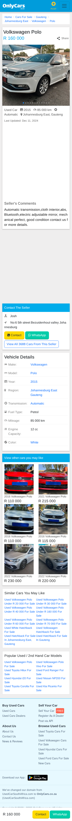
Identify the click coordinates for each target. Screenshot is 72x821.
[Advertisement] (36, 162)
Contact (15, 335)
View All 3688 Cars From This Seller (31, 344)
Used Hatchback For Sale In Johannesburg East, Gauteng (20, 639)
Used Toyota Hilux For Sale (17, 672)
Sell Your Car (50, 711)
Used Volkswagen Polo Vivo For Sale (50, 664)
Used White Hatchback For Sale (18, 629)
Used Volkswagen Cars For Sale (52, 742)
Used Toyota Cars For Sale (51, 733)
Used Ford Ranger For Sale (50, 672)
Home (8, 17)
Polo (52, 21)
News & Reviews (12, 741)
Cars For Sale (23, 17)
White (34, 442)
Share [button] (65, 38)
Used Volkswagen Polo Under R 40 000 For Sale (19, 609)
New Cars (44, 763)
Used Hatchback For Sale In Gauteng (51, 637)
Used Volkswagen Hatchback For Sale (48, 629)
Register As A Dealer (51, 716)
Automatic (37, 403)
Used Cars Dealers (13, 716)
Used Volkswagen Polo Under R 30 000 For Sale (51, 601)
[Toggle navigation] (64, 6)
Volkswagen (39, 21)
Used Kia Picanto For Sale (49, 688)
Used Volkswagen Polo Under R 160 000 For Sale (50, 611)
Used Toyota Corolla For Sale (19, 688)
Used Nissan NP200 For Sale (50, 680)
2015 (34, 381)
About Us (7, 731)
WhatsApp (38, 335)
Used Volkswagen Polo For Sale (18, 664)
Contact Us (9, 736)
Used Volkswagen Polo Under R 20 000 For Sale (19, 601)
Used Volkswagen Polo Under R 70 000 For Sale (51, 621)
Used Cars (8, 711)
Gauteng (41, 17)
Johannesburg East (16, 21)
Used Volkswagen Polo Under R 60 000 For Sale (19, 621)
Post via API (45, 721)
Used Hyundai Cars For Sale (52, 751)
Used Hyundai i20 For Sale (17, 680)
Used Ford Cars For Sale (53, 758)
